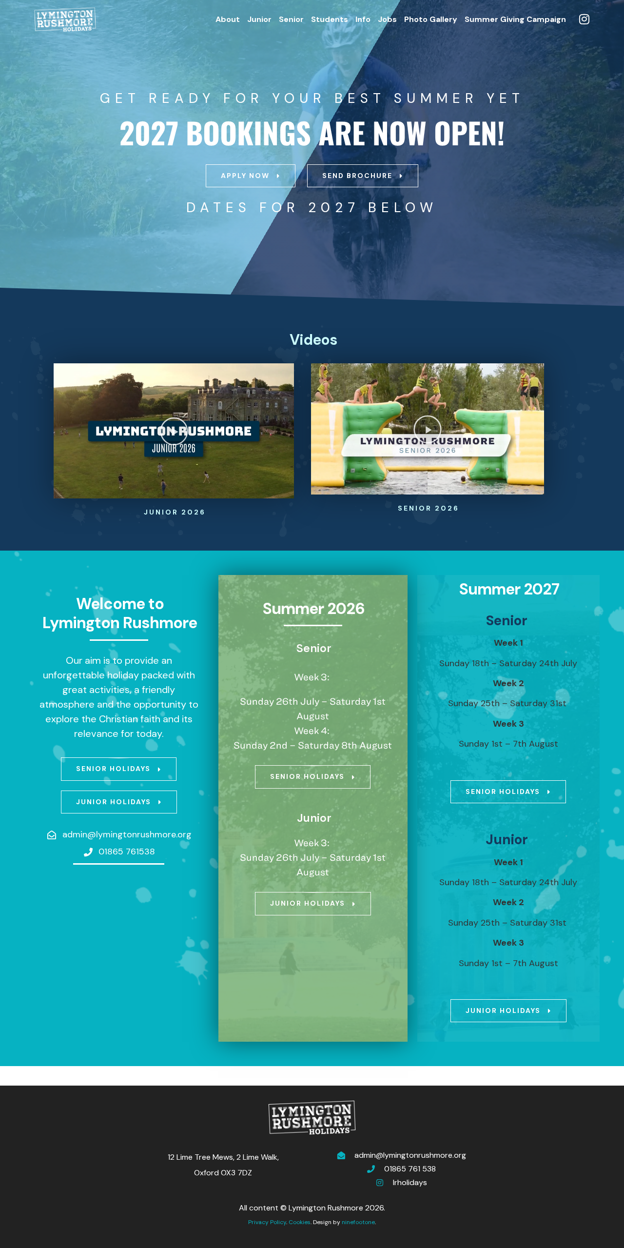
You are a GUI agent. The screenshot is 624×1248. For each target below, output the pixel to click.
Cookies (300, 1222)
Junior (259, 19)
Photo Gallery (430, 19)
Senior (291, 19)
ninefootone (358, 1222)
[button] (174, 431)
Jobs (387, 19)
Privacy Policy (267, 1222)
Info (362, 19)
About (227, 19)
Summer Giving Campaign (515, 19)
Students (329, 19)
